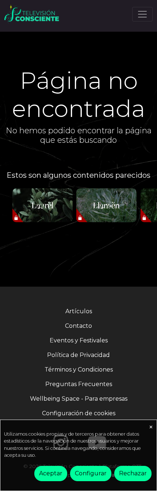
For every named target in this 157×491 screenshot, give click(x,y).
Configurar (91, 473)
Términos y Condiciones (79, 369)
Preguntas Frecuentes (78, 384)
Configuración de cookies (78, 413)
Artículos (78, 311)
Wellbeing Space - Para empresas (78, 398)
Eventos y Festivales (79, 340)
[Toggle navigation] (142, 14)
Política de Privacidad (78, 354)
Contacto (78, 325)
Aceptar (50, 473)
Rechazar (133, 473)
